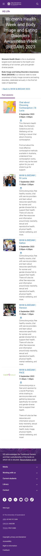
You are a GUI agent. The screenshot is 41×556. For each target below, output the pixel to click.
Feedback (6, 550)
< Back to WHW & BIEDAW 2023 (16, 89)
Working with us (9, 473)
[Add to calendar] (21, 120)
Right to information (10, 546)
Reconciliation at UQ (28, 460)
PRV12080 (12, 528)
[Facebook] (4, 499)
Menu (3, 4)
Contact (6, 490)
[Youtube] (21, 499)
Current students (9, 478)
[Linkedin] (10, 499)
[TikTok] (32, 499)
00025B (12, 524)
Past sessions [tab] (7, 95)
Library (6, 484)
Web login (6, 508)
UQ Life (6, 11)
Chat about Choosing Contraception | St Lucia (27, 106)
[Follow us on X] (15, 499)
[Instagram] (26, 499)
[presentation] (7, 95)
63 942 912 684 (12, 519)
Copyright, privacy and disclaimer (14, 537)
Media (5, 467)
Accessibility (7, 541)
